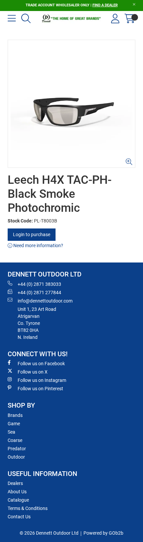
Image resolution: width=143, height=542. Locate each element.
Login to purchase (31, 234)
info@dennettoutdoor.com (45, 301)
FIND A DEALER (105, 5)
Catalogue (18, 500)
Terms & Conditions (28, 508)
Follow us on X (33, 372)
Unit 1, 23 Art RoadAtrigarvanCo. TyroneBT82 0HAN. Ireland (37, 323)
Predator (17, 448)
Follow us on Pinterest (40, 388)
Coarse (15, 440)
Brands (15, 415)
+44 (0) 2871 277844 (39, 292)
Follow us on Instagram (42, 380)
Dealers (15, 483)
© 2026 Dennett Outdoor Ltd (49, 533)
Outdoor (16, 457)
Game (14, 423)
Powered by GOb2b (103, 533)
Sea (11, 432)
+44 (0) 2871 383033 (39, 284)
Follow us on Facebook (41, 363)
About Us (17, 491)
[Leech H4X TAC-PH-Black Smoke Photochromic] (71, 104)
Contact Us (19, 516)
